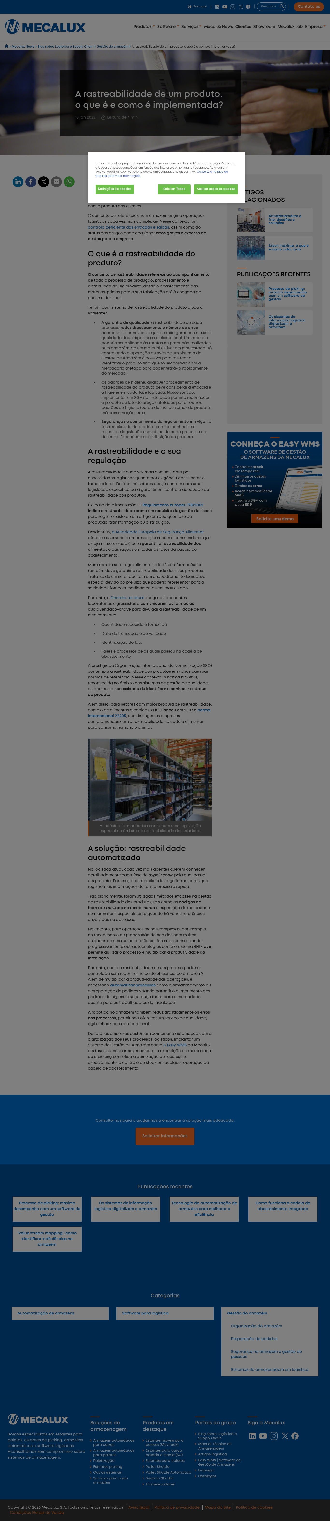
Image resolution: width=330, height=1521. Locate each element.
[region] (166, 177)
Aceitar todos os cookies (216, 189)
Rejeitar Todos (174, 189)
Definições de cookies (114, 189)
